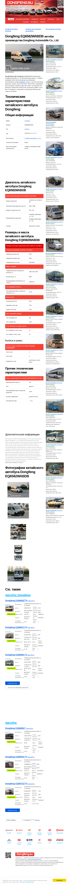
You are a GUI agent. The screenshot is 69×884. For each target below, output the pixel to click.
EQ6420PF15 (54, 221)
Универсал (34, 19)
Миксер (43, 22)
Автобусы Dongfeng (50, 61)
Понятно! (60, 880)
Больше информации (27, 882)
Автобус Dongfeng (17, 595)
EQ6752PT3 (54, 477)
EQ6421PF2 (54, 189)
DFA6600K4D (54, 414)
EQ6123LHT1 (54, 350)
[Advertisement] (25, 165)
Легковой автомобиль (22, 19)
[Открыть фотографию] (24, 57)
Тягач (58, 19)
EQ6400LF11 (54, 253)
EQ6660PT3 (54, 444)
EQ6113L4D (54, 382)
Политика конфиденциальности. (35, 859)
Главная (10, 19)
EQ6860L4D (54, 59)
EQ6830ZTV (54, 157)
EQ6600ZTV (54, 510)
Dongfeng (27, 121)
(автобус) (20, 601)
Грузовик (26, 22)
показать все (12, 683)
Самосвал (51, 19)
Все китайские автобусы (53, 29)
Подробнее (11, 614)
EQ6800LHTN (54, 283)
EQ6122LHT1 (54, 316)
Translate (37, 820)
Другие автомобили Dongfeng (18, 687)
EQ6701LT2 (54, 90)
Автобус (43, 19)
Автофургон (34, 22)
